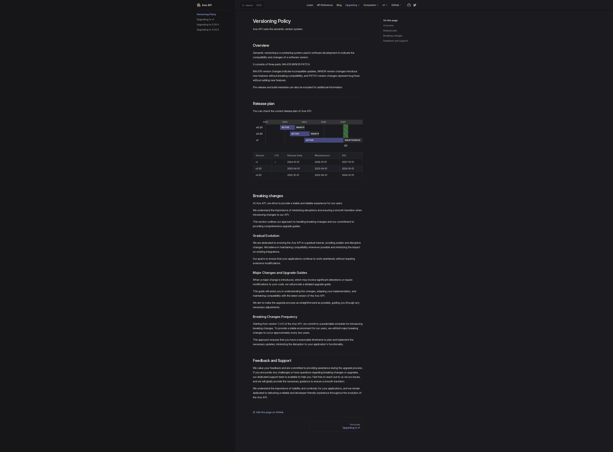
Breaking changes (392, 35)
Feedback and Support (395, 40)
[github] (409, 5)
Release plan (390, 30)
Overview (388, 25)
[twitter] (415, 5)
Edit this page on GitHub (270, 412)
